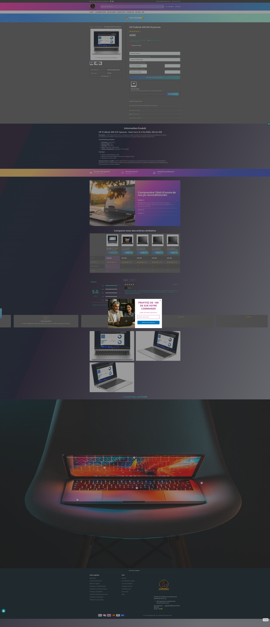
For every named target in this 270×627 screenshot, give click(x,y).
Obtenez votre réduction (148, 322)
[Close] (160, 300)
